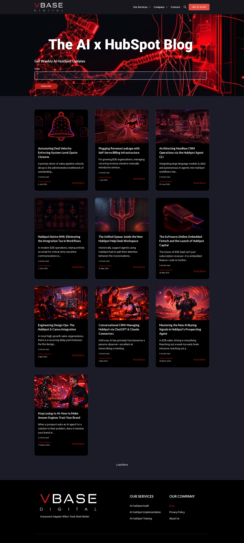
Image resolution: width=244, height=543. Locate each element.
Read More (78, 183)
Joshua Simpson (44, 182)
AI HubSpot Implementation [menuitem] (145, 512)
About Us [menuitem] (174, 518)
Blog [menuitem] (171, 505)
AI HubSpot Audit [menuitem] (139, 505)
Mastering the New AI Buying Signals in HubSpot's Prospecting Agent (180, 329)
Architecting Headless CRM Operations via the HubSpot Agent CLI (181, 152)
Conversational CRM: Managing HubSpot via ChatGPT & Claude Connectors (119, 329)
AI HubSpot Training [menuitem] (141, 518)
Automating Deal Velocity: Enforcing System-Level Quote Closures (57, 152)
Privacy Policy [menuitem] (177, 512)
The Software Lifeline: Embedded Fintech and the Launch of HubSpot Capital (181, 241)
